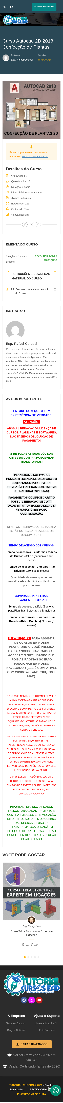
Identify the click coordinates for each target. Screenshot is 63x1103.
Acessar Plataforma (45, 7)
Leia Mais (31, 891)
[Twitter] (31, 224)
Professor (15, 55)
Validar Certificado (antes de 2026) (34, 1066)
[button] (25, 957)
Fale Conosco (46, 1030)
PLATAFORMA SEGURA (31, 1094)
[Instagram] (31, 1000)
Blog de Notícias (16, 1030)
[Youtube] (39, 1000)
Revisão (42, 55)
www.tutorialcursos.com (35, 156)
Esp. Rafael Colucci (21, 344)
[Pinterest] (38, 224)
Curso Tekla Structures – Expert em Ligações (32, 933)
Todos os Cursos (15, 1023)
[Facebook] (25, 224)
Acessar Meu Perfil (45, 1023)
